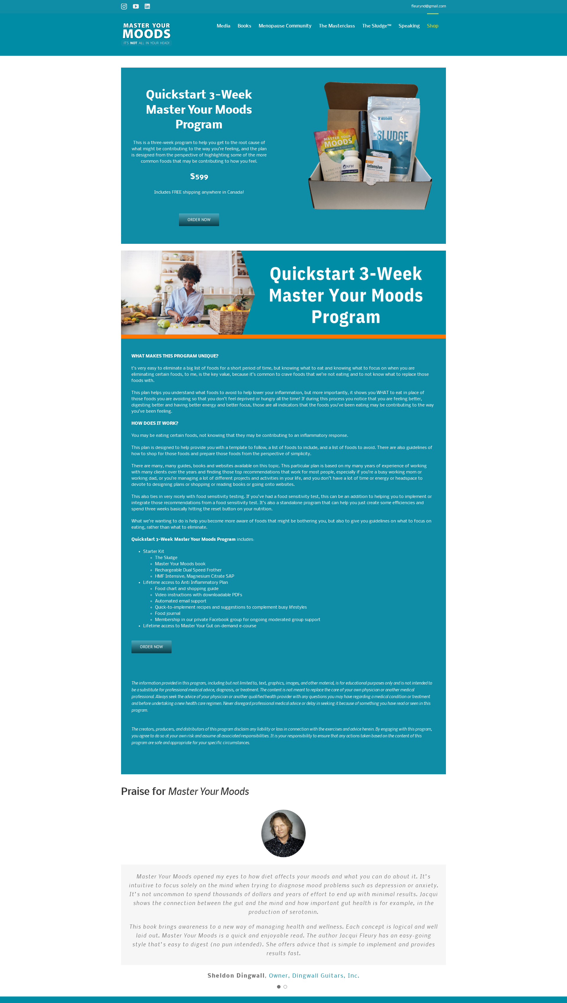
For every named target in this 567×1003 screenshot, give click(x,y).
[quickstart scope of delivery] (368, 69)
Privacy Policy (201, 948)
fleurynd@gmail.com (428, 6)
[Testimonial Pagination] (279, 926)
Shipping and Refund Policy (238, 948)
